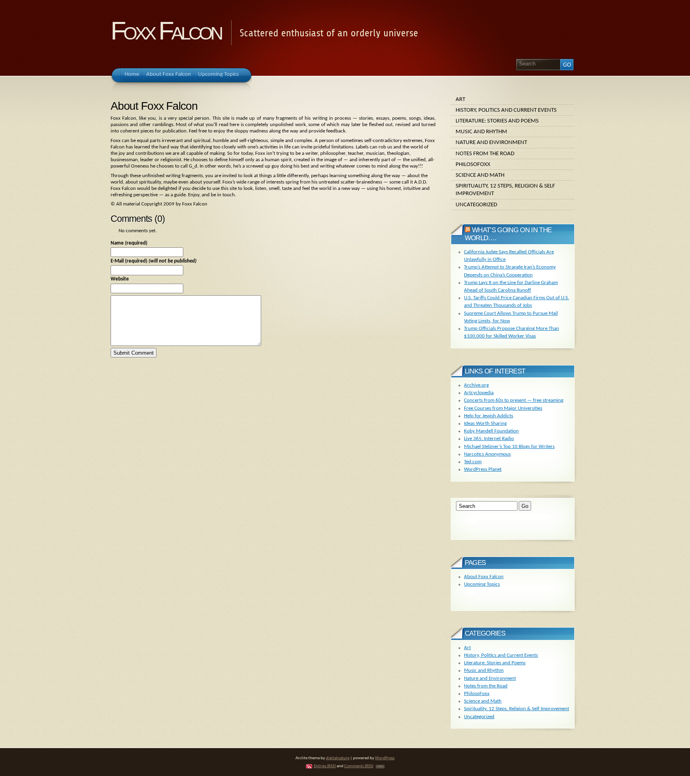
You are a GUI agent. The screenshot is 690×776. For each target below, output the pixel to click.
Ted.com (473, 461)
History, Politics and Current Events (506, 110)
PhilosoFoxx (473, 164)
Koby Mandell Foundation (491, 431)
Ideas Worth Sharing (485, 423)
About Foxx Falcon (484, 576)
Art (460, 99)
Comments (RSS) (358, 766)
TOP (380, 766)
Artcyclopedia (479, 392)
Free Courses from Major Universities (503, 408)
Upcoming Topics (482, 584)
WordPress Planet (483, 469)
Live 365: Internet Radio (489, 438)
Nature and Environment (491, 142)
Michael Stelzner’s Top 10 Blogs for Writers (509, 446)
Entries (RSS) (325, 766)
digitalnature (337, 758)
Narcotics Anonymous (487, 454)
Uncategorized (476, 204)
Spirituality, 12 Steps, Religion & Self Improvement (505, 190)
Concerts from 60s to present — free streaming (513, 400)
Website (120, 279)
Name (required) (129, 243)
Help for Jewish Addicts (488, 416)
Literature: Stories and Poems (497, 121)
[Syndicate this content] (467, 230)
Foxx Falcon (166, 30)
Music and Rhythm (481, 131)
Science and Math (480, 175)
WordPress (385, 758)
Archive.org (476, 385)
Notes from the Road (485, 153)
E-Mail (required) (153, 261)
